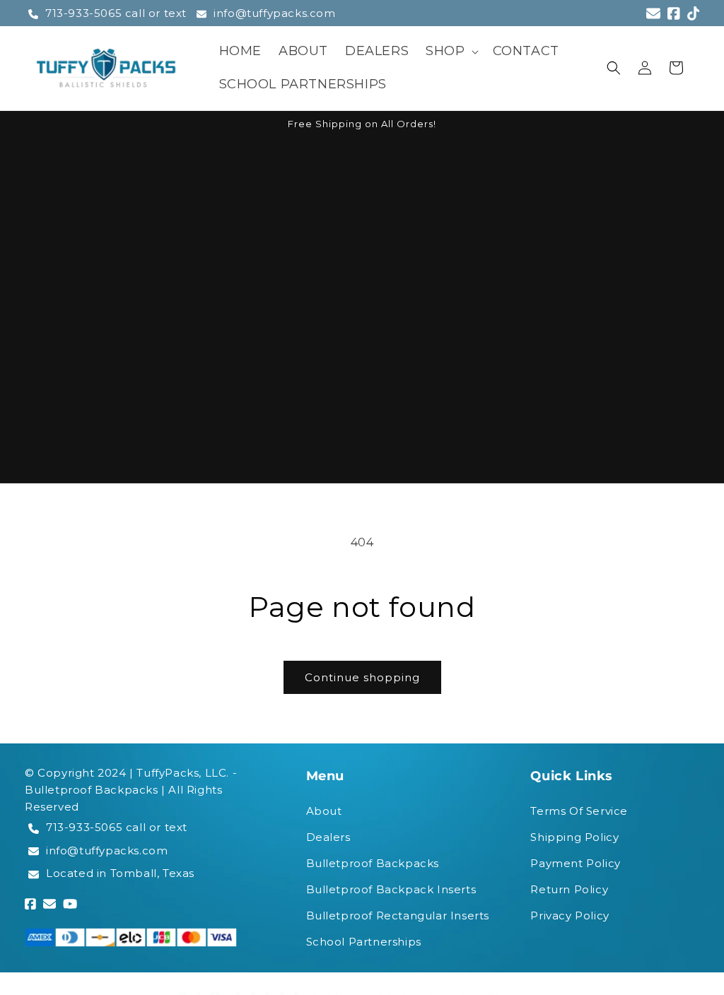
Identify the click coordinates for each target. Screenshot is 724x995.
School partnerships (363, 941)
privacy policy (569, 915)
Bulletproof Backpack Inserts (391, 889)
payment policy (575, 863)
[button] (450, 51)
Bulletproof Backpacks (373, 863)
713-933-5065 (84, 827)
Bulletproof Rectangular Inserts (398, 915)
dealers (328, 837)
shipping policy (574, 837)
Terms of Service (579, 811)
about (324, 811)
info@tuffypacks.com (274, 13)
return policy (569, 889)
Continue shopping (362, 677)
